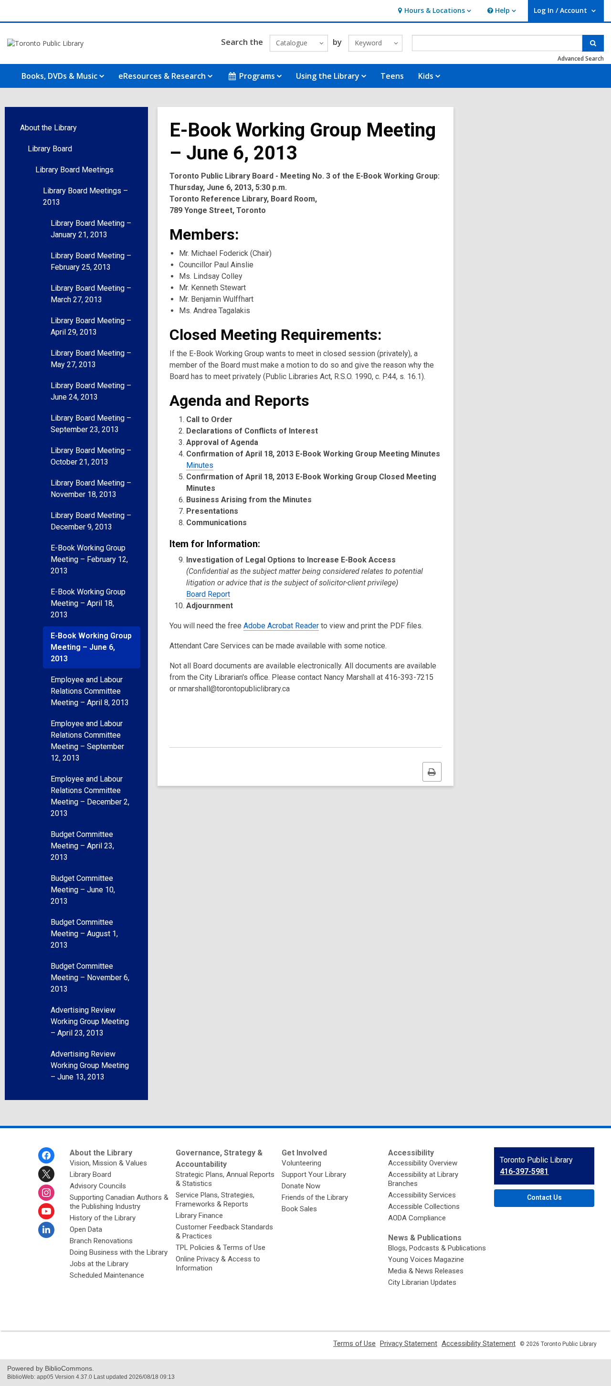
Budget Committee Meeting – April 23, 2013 (82, 846)
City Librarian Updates (422, 1282)
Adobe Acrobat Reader (281, 625)
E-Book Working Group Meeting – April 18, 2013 (88, 603)
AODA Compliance (417, 1218)
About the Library (48, 127)
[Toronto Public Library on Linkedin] (46, 1230)
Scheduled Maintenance (107, 1275)
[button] (433, 10)
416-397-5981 (524, 1171)
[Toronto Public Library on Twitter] (46, 1174)
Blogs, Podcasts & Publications (437, 1248)
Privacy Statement (408, 1343)
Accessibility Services (422, 1195)
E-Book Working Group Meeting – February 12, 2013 (89, 559)
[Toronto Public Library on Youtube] (46, 1211)
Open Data (86, 1229)
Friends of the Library (315, 1197)
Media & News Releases (426, 1271)
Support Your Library (314, 1174)
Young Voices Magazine (426, 1259)
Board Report (208, 594)
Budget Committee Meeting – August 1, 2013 (84, 934)
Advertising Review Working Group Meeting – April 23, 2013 (90, 1021)
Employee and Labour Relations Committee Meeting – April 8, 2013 (90, 691)
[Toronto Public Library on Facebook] (46, 1155)
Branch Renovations (101, 1241)
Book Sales (299, 1209)
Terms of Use (354, 1343)
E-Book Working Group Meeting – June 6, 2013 (91, 647)
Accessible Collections (424, 1206)
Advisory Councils (98, 1186)
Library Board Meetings (74, 169)
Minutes (199, 465)
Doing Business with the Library (119, 1252)
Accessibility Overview (422, 1163)
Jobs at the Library (99, 1263)
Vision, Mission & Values (108, 1163)
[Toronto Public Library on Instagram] (46, 1193)
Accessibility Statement (479, 1343)
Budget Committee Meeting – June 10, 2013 (83, 890)
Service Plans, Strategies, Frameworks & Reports (215, 1199)
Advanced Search (581, 58)
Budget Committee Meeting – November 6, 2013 (90, 978)
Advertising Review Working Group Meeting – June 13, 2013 (90, 1065)
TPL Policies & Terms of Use (220, 1247)
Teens (392, 76)
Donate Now (301, 1186)
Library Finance (199, 1215)
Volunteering (301, 1163)
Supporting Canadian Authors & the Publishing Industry (119, 1202)
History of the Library (103, 1218)
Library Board (50, 148)
